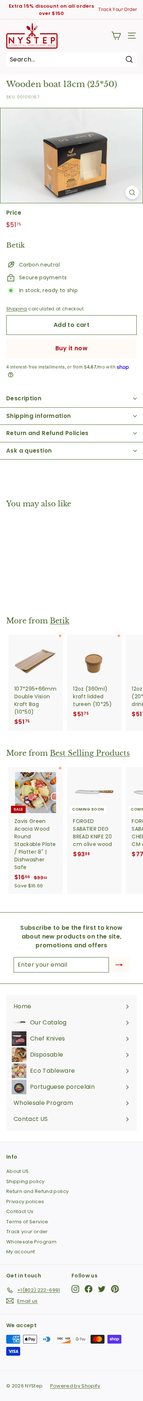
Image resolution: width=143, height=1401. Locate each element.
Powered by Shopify (75, 1385)
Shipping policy (25, 1181)
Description (23, 398)
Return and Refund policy (37, 1191)
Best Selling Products (90, 753)
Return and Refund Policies (47, 433)
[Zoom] (132, 192)
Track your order (27, 1231)
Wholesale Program (31, 1241)
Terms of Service (27, 1221)
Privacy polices (25, 1201)
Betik (59, 620)
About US (17, 1171)
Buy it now (71, 348)
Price (14, 212)
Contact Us (20, 1211)
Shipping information (38, 416)
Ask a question (29, 450)
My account (20, 1251)
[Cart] (116, 35)
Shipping (16, 309)
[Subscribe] (119, 965)
